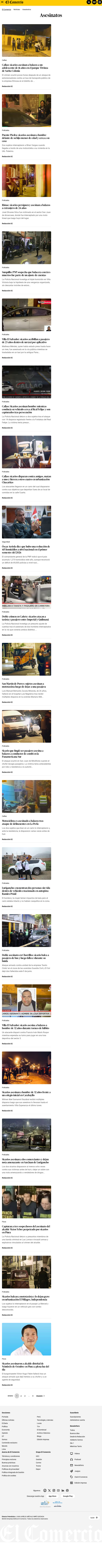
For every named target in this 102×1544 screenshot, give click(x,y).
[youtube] (58, 1490)
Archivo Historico (43, 1433)
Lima (4, 1449)
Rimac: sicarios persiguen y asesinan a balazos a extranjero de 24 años (26, 206)
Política (5, 1427)
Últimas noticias (8, 1420)
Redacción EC (7, 86)
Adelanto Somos (76, 1440)
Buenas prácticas (8, 1463)
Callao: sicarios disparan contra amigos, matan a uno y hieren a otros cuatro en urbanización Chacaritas (26, 479)
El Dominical (41, 1430)
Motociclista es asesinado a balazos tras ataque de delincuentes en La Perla (22, 822)
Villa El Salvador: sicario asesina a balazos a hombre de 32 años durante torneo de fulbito (25, 1026)
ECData (5, 1423)
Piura (4, 1222)
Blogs (39, 1436)
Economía (6, 1430)
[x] (49, 1490)
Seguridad (6, 542)
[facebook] (44, 1490)
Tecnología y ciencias (45, 1420)
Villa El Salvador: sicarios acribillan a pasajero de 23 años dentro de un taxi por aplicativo (26, 340)
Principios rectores (9, 1459)
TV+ (38, 1427)
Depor (38, 1469)
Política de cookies (9, 1476)
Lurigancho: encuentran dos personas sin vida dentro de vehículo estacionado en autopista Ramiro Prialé (26, 891)
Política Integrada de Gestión (13, 1472)
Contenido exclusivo (9, 1443)
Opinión (5, 1433)
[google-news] (67, 1490)
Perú (39, 1417)
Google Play (68, 1496)
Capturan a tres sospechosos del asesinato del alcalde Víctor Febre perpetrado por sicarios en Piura (26, 1229)
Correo (38, 1463)
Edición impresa (43, 1439)
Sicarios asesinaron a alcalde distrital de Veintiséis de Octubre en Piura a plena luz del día (25, 1366)
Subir (92, 1518)
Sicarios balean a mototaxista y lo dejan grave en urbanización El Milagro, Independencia (26, 1297)
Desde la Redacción (77, 1437)
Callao (4, 60)
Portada (5, 1417)
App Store (52, 1496)
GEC (37, 1456)
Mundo (4, 1446)
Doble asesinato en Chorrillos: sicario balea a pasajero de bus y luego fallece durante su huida (25, 958)
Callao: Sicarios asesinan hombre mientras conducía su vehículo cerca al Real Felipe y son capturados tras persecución (26, 409)
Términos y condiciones (11, 1456)
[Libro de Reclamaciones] (57, 1504)
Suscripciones (75, 1417)
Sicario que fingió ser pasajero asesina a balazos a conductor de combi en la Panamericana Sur (22, 753)
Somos (4, 1439)
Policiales (5, 130)
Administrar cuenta (77, 1420)
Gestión (39, 1459)
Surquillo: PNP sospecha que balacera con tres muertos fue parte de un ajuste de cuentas (26, 273)
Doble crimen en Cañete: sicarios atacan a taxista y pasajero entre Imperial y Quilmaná (25, 617)
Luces (39, 1423)
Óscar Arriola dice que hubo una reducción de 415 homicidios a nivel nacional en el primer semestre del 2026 (26, 549)
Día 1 (72, 1443)
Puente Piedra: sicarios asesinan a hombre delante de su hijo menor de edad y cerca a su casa (25, 138)
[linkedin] (62, 1490)
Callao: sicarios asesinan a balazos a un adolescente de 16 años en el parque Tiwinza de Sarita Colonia (25, 68)
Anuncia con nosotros (10, 1466)
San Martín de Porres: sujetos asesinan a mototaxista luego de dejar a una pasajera (24, 685)
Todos (72, 1430)
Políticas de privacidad (10, 1469)
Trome (38, 1466)
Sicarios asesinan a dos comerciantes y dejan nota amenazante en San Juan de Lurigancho (25, 1160)
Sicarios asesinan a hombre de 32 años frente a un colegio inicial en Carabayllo (26, 1093)
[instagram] (53, 1490)
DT (3, 1436)
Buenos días (74, 1433)
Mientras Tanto (76, 1446)
